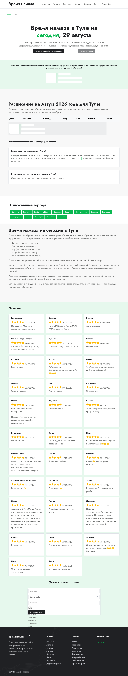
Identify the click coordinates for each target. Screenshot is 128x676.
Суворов (57, 212)
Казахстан (76, 644)
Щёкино (46, 212)
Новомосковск (81, 212)
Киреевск (15, 212)
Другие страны (79, 663)
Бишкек (87, 4)
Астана (56, 4)
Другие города (53, 663)
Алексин (61, 217)
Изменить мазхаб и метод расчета (48, 51)
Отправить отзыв (36, 612)
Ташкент (67, 4)
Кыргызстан (77, 654)
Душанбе (106, 4)
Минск (77, 4)
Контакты (100, 642)
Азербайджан (78, 657)
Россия (75, 641)
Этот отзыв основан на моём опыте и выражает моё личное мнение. (32, 621)
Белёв (28, 217)
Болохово (106, 212)
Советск (68, 212)
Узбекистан (77, 647)
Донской (50, 217)
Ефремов (94, 212)
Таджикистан (78, 660)
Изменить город (86, 51)
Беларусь (76, 651)
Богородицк (16, 217)
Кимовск (26, 212)
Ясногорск (39, 217)
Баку (96, 4)
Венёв (36, 212)
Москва (46, 4)
